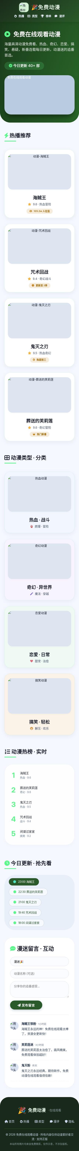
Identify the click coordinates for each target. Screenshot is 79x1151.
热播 (21, 16)
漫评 (61, 16)
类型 (34, 16)
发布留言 (28, 1005)
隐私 (71, 1121)
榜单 (48, 16)
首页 (11, 1121)
